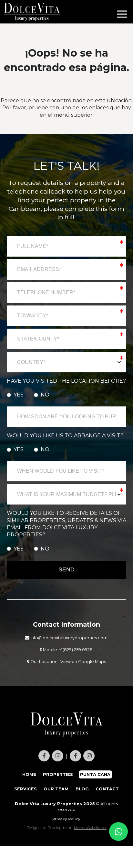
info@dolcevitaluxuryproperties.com (68, 637)
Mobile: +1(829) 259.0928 (67, 649)
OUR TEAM (56, 789)
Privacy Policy (66, 819)
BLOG (82, 789)
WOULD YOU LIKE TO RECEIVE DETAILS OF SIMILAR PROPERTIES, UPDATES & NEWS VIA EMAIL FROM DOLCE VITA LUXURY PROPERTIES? (66, 524)
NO (45, 395)
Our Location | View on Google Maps (67, 661)
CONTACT (107, 789)
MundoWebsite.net (90, 827)
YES (19, 395)
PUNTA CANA (95, 774)
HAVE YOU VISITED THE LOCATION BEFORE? (66, 381)
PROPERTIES (58, 774)
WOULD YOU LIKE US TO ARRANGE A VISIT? (65, 435)
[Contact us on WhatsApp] (118, 831)
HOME (29, 774)
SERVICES (25, 789)
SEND (66, 569)
